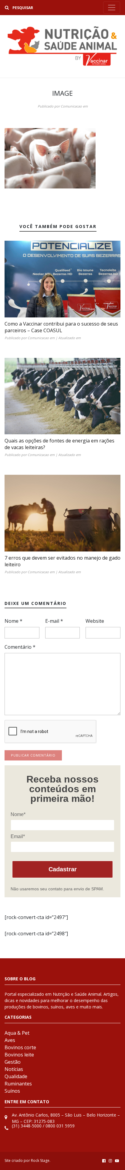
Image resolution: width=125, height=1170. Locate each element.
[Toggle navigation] (111, 8)
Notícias (14, 1069)
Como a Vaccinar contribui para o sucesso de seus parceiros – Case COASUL (61, 327)
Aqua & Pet (17, 1033)
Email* (18, 836)
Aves (10, 1040)
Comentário (20, 647)
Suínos (12, 1091)
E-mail (54, 621)
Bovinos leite (19, 1054)
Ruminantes (18, 1083)
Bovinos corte (20, 1047)
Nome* (18, 814)
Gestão (13, 1062)
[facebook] (104, 1160)
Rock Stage (40, 1160)
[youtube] (116, 1160)
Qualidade (16, 1076)
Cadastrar (63, 869)
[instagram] (110, 1160)
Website (95, 621)
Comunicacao (71, 106)
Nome (13, 621)
